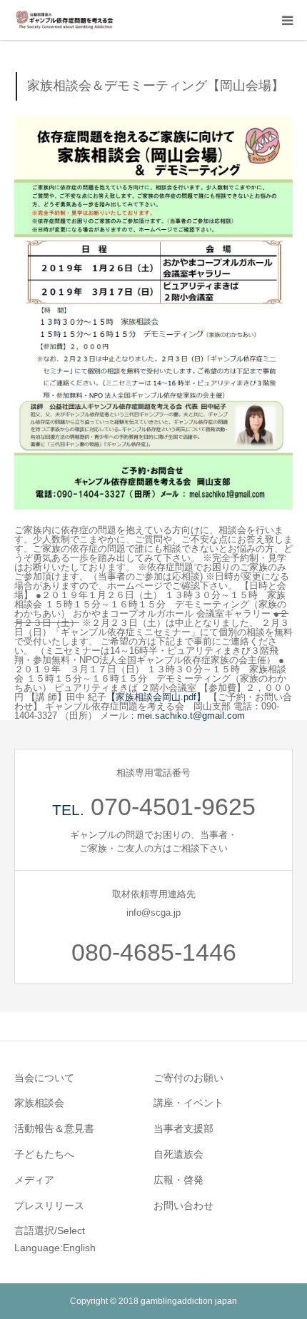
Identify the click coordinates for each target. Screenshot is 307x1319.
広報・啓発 (178, 1180)
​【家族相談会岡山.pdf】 (156, 697)
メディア (34, 1180)
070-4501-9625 (173, 806)
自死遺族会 (178, 1154)
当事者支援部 (183, 1128)
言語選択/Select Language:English (55, 1239)
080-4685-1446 (153, 952)
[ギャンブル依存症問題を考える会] (64, 20)
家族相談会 (39, 1102)
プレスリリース (49, 1205)
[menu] (287, 20)
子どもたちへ (44, 1154)
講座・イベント (188, 1102)
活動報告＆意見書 (54, 1128)
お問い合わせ (183, 1205)
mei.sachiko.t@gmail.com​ (191, 715)
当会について (44, 1077)
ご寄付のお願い (188, 1077)
